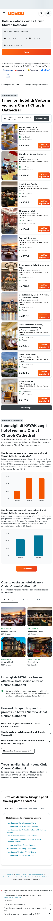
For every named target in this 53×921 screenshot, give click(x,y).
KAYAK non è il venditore (14, 904)
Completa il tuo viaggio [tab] (27, 808)
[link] (26, 569)
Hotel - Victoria (42, 877)
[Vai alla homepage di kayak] (16, 13)
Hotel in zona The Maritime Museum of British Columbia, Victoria (24, 840)
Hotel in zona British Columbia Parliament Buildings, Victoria (26, 831)
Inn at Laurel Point (27, 354)
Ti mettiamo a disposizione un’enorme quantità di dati (24, 909)
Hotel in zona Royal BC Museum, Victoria (22, 826)
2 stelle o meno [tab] (43, 600)
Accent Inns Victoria (28, 127)
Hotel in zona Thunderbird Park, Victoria (22, 836)
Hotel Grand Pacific (28, 184)
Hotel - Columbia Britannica (25, 877)
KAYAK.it (10, 874)
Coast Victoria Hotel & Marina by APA (34, 266)
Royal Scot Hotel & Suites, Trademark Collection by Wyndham (31, 326)
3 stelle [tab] (26, 600)
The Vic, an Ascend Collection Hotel (32, 155)
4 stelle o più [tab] (9, 600)
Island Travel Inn (26, 381)
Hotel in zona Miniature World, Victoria (21, 852)
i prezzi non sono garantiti (12, 897)
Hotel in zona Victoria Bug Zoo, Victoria (21, 848)
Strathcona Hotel (27, 211)
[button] (4, 13)
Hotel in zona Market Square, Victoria (21, 845)
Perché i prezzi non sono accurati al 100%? (22, 914)
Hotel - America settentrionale (33, 874)
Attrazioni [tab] (9, 808)
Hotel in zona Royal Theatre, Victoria (20, 855)
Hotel (18, 874)
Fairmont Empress (27, 238)
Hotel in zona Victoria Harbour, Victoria (21, 823)
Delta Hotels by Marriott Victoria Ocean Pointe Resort (34, 296)
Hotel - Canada (8, 877)
